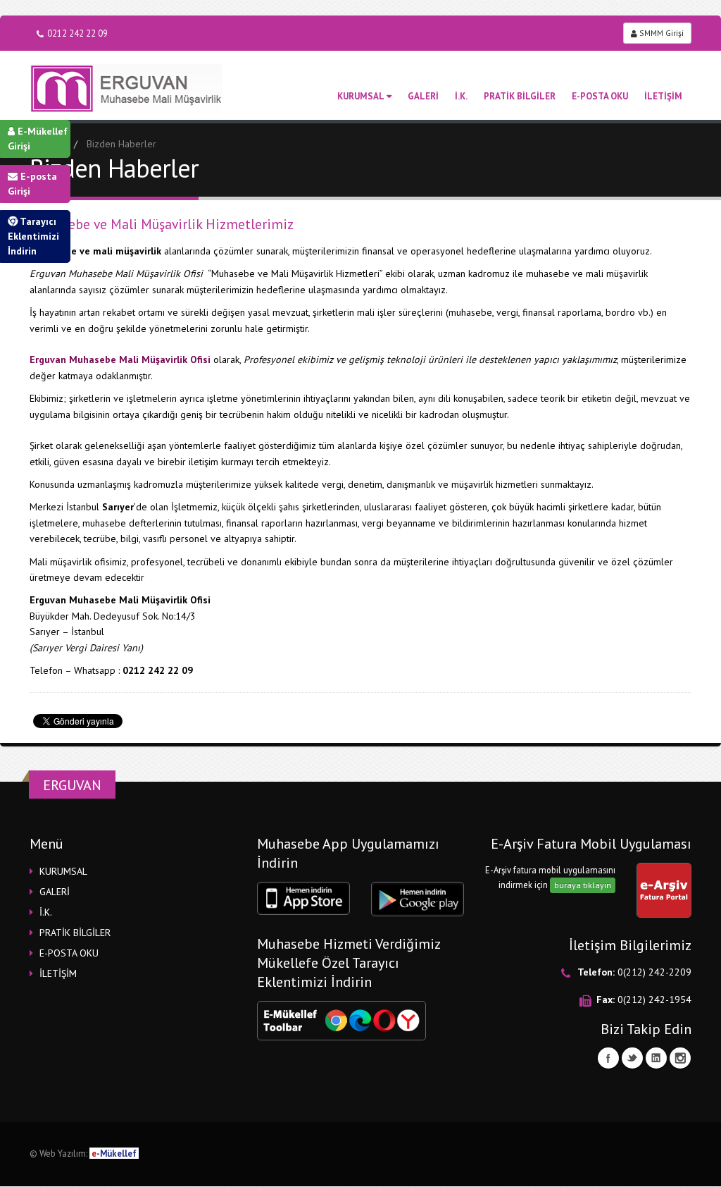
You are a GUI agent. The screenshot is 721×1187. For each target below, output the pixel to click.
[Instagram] (680, 1058)
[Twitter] (632, 1058)
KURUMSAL (360, 96)
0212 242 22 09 (77, 33)
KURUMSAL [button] (63, 871)
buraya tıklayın (582, 885)
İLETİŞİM (663, 96)
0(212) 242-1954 (654, 999)
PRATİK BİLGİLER (520, 96)
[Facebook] (608, 1058)
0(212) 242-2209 (654, 972)
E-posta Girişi (32, 183)
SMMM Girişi (660, 32)
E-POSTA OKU (600, 96)
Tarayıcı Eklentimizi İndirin (33, 236)
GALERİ (423, 96)
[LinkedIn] (656, 1058)
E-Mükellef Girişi (38, 138)
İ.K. (461, 96)
